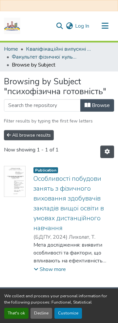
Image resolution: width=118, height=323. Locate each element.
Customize (68, 313)
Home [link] (11, 49)
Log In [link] (82, 26)
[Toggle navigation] (105, 26)
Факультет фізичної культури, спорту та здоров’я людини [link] (44, 57)
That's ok (16, 313)
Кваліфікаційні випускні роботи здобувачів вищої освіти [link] (58, 49)
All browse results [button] (31, 135)
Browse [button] (100, 105)
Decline (41, 313)
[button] (12, 26)
